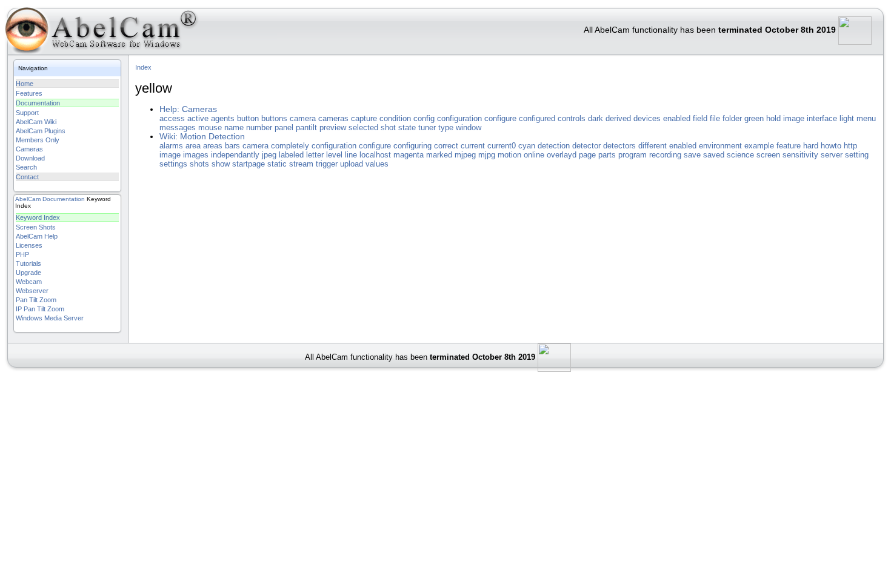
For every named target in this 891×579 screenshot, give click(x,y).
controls (572, 118)
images (196, 154)
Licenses (29, 245)
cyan (526, 145)
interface (822, 118)
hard (810, 145)
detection (554, 145)
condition (395, 118)
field (700, 118)
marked (439, 154)
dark (595, 118)
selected (363, 127)
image (793, 118)
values (377, 163)
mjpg (486, 154)
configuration (459, 118)
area (193, 145)
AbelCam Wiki (36, 121)
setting (857, 154)
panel (284, 127)
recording (665, 154)
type (445, 127)
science (740, 154)
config (424, 118)
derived (618, 118)
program (632, 154)
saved (713, 154)
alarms (171, 145)
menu (866, 118)
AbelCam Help (37, 236)
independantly (235, 154)
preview (332, 127)
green (754, 118)
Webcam (29, 281)
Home (24, 83)
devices (647, 118)
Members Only (37, 140)
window (468, 127)
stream (301, 163)
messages (177, 127)
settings (173, 163)
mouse (210, 127)
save (692, 154)
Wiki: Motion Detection (202, 136)
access (172, 118)
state (407, 127)
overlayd (561, 154)
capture (364, 118)
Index (143, 67)
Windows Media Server (50, 318)
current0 (501, 145)
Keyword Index (38, 217)
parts (607, 154)
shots (199, 163)
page (587, 154)
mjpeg (465, 154)
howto (831, 145)
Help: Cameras (188, 109)
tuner (427, 127)
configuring (412, 145)
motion (509, 154)
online (534, 154)
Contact (27, 176)
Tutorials (28, 263)
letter (315, 154)
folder (732, 118)
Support (27, 112)
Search (26, 167)
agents (223, 118)
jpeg (269, 154)
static (277, 163)
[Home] (99, 33)
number (259, 127)
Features (29, 93)
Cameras (29, 149)
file (715, 118)
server (832, 154)
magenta (408, 154)
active (198, 118)
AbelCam (28, 199)
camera (303, 118)
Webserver (32, 290)
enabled (676, 118)
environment (720, 145)
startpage (248, 163)
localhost (375, 154)
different (652, 145)
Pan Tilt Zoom (36, 299)
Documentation (38, 103)
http (850, 145)
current (473, 145)
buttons (274, 118)
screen (768, 154)
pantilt (306, 127)
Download (30, 158)
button (248, 118)
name (234, 127)
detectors (619, 145)
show (221, 163)
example (759, 145)
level (334, 154)
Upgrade (28, 272)
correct (446, 145)
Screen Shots (36, 227)
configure (500, 118)
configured (537, 118)
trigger (327, 163)
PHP (22, 254)
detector (586, 145)
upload (351, 163)
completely (290, 145)
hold (773, 118)
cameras (333, 118)
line (351, 154)
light (846, 118)
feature (788, 145)
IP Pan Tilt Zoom (40, 309)
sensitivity (800, 154)
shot (388, 127)
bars (232, 145)
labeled (291, 154)
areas (212, 145)
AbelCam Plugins (40, 130)
